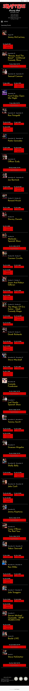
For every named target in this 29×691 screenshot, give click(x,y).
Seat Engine (16, 689)
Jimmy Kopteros (15, 512)
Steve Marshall (15, 360)
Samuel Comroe (15, 76)
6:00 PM (8, 45)
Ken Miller (12, 567)
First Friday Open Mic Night (16, 97)
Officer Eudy (14, 161)
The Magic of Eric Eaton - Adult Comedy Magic (16, 309)
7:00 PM (8, 84)
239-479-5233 (14, 15)
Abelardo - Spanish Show (14, 240)
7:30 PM (8, 123)
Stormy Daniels (15, 219)
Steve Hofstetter (15, 657)
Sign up (22, 1)
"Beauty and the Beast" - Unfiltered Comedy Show (16, 58)
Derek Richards (15, 334)
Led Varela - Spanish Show (14, 403)
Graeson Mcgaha (16, 447)
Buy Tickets (14, 66)
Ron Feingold (14, 115)
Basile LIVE (13, 639)
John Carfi (12, 486)
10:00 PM (8, 628)
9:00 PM (8, 47)
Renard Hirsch (14, 201)
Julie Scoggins (14, 592)
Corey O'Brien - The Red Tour (15, 530)
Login (27, 1)
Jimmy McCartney (16, 37)
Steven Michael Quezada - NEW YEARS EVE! (16, 618)
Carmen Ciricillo (15, 258)
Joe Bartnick (13, 180)
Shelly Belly (13, 466)
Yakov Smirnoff (15, 548)
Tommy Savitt (14, 422)
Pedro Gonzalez (15, 141)
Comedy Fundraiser (13, 385)
